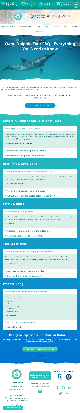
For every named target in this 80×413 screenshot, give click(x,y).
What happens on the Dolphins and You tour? (30, 251)
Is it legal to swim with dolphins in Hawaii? (28, 231)
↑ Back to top (40, 355)
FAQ (46, 27)
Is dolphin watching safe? (20, 211)
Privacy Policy (16, 405)
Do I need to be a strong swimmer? (25, 276)
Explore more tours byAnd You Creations (40, 376)
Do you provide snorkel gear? (22, 322)
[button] (40, 128)
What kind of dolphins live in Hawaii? (26, 156)
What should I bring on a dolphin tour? (27, 292)
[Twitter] (60, 393)
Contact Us (37, 95)
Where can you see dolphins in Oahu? (26, 150)
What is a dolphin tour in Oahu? (23, 129)
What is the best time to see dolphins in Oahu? (31, 171)
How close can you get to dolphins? (25, 236)
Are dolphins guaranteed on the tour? (26, 191)
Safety (38, 27)
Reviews (56, 27)
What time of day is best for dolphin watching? (31, 196)
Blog (66, 27)
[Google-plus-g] (66, 393)
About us (39, 32)
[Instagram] (63, 387)
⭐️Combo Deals (25, 27)
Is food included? (15, 327)
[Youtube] (69, 387)
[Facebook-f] (57, 387)
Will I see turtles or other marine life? (25, 271)
